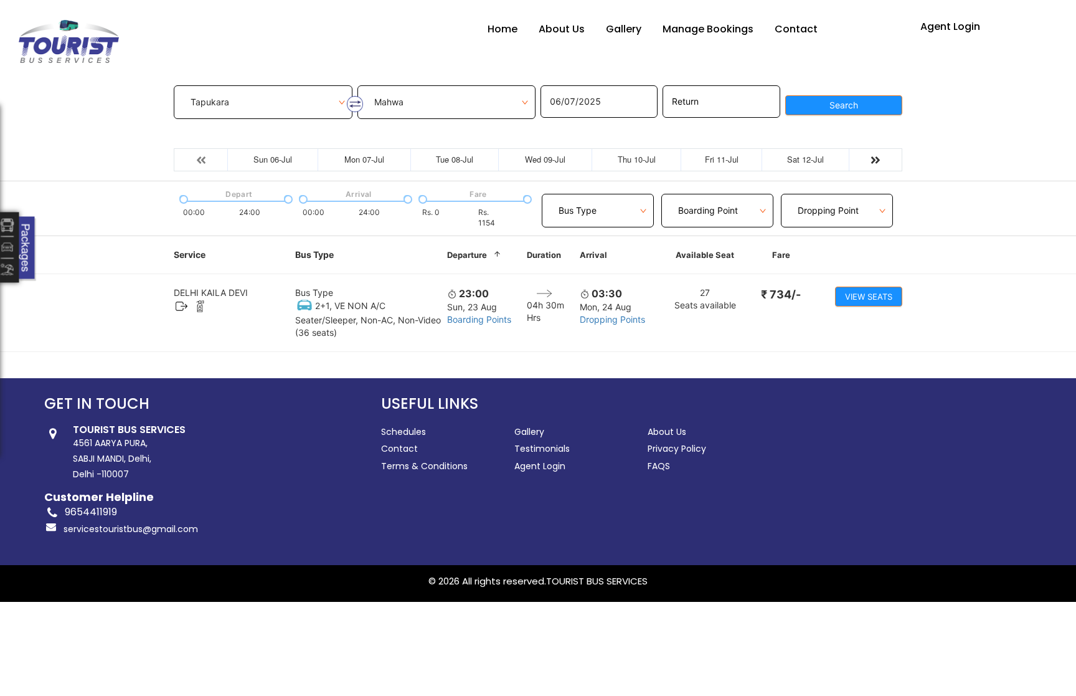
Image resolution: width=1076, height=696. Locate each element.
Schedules (403, 432)
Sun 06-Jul (272, 159)
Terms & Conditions (424, 466)
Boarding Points (479, 319)
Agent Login (950, 26)
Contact (796, 29)
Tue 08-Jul (454, 159)
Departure (467, 255)
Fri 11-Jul (722, 159)
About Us (562, 29)
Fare (781, 255)
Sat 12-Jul (805, 159)
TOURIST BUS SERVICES (597, 581)
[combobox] (597, 203)
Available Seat (705, 255)
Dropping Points (612, 319)
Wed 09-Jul (545, 159)
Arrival (593, 255)
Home (502, 29)
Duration (544, 255)
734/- (781, 294)
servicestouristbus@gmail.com (131, 529)
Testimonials (542, 448)
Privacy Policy (677, 448)
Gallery (623, 29)
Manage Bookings (708, 29)
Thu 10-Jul (637, 159)
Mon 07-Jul (364, 159)
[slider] (182, 198)
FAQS (659, 466)
